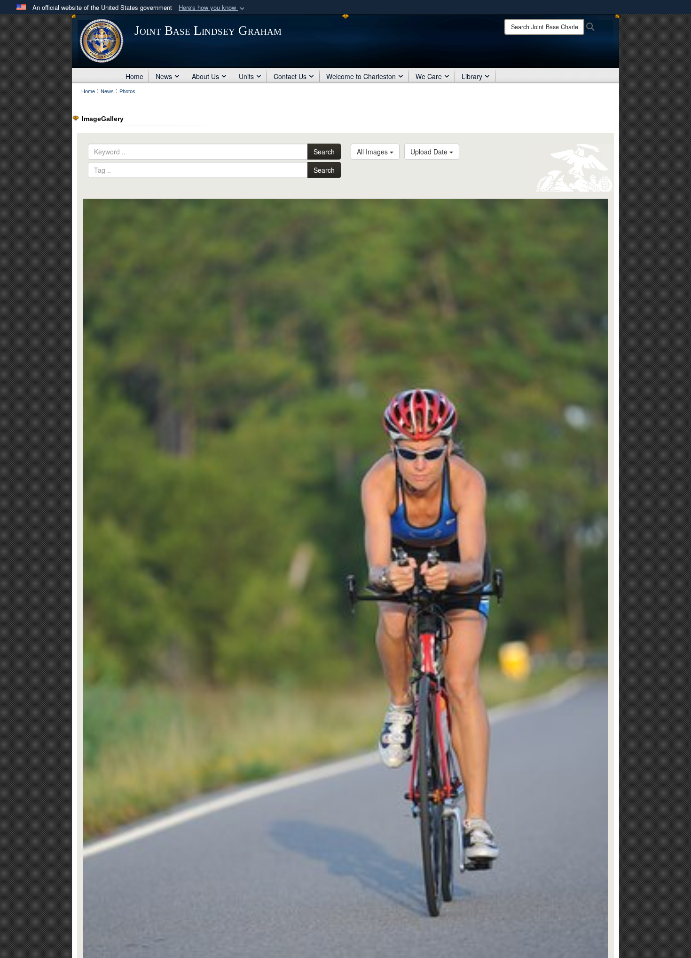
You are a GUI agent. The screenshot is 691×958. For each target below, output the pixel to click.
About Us (205, 76)
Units (246, 76)
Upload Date (429, 151)
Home (134, 76)
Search (324, 151)
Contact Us (290, 76)
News (164, 76)
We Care (429, 76)
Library (472, 76)
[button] (212, 8)
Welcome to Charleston (361, 76)
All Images (373, 151)
